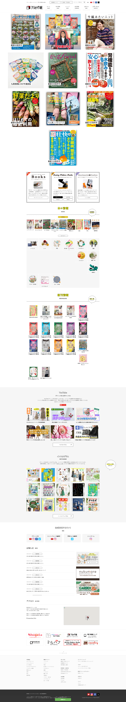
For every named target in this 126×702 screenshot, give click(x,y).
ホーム (48, 7)
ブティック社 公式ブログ (83, 666)
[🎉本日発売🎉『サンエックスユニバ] (33, 475)
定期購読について (54, 2)
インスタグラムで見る (63, 516)
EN (88, 2)
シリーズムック (47, 678)
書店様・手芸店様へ (66, 2)
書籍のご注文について (65, 661)
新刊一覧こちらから (92, 299)
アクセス (62, 680)
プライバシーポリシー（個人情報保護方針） (39, 693)
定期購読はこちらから (92, 213)
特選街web (63, 699)
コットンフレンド (30, 663)
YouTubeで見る (63, 444)
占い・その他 (46, 680)
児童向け (45, 675)
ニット (45, 663)
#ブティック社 (60, 463)
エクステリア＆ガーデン (31, 666)
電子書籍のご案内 (64, 664)
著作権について (29, 693)
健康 (44, 670)
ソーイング (46, 661)
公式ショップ (58, 197)
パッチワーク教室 (30, 668)
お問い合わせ (96, 7)
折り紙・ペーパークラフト (49, 666)
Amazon (58, 199)
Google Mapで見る (31, 618)
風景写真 (28, 675)
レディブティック (30, 661)
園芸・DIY (46, 673)
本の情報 (58, 7)
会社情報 (77, 7)
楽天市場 (68, 197)
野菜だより (29, 670)
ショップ (67, 7)
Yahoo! (68, 199)
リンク (79, 683)
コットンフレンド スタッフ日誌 (84, 668)
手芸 (44, 664)
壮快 (27, 671)
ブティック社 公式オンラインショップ (85, 661)
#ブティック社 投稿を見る (110, 465)
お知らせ (86, 7)
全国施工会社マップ (82, 685)
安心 (27, 673)
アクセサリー (46, 668)
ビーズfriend (29, 664)
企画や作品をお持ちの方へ (66, 671)
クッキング (46, 671)
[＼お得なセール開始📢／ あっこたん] (78, 475)
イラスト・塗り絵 (47, 677)
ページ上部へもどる (63, 653)
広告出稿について (64, 673)
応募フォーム (80, 673)
